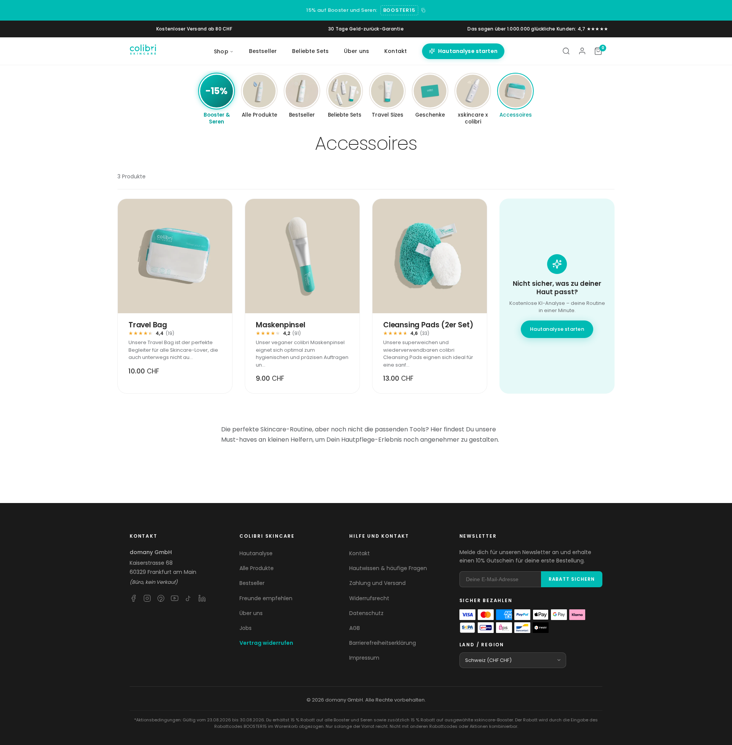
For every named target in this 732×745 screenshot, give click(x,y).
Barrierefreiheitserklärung (382, 643)
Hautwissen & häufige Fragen (388, 568)
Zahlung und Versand (377, 583)
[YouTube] (174, 598)
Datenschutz (366, 613)
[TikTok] (188, 598)
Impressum (364, 658)
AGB (354, 628)
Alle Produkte (256, 568)
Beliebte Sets (310, 51)
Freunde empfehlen (265, 598)
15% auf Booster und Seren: (341, 10)
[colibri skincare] (143, 51)
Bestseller (263, 51)
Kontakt (395, 51)
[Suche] (566, 51)
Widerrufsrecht (369, 598)
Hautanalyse (256, 553)
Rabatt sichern (572, 579)
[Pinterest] (161, 598)
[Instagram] (147, 598)
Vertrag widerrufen (266, 643)
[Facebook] (133, 598)
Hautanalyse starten (468, 51)
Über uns (356, 51)
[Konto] (582, 51)
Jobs (245, 628)
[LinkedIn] (202, 598)
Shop (221, 51)
